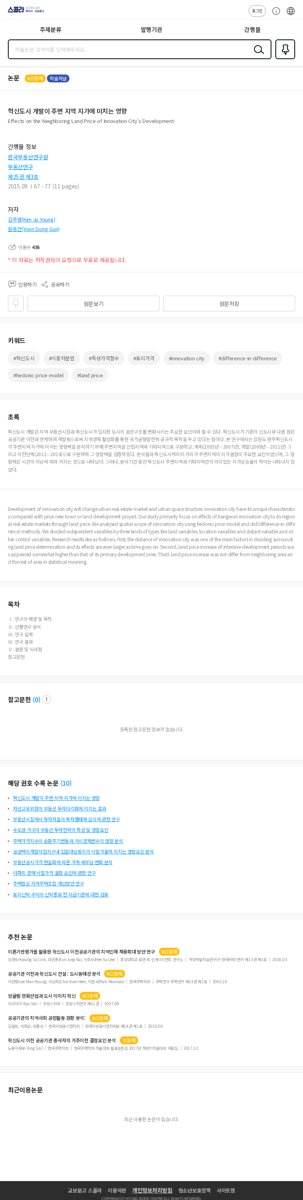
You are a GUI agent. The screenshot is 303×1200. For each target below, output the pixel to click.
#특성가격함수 (104, 358)
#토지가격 (144, 358)
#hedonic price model (38, 375)
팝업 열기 (46, 699)
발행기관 (152, 29)
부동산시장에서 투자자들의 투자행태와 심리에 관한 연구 (66, 819)
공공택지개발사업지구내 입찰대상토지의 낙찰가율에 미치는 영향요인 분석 (83, 851)
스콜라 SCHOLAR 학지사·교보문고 (24, 12)
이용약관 (117, 1190)
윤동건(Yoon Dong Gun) (34, 229)
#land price (90, 375)
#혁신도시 (24, 358)
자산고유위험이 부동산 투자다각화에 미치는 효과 (59, 808)
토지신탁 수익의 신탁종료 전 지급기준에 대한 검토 (60, 894)
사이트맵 (226, 1190)
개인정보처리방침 (152, 1190)
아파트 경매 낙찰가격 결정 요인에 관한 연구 (54, 872)
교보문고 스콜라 (85, 1190)
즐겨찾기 (283, 58)
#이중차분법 (62, 358)
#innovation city (187, 358)
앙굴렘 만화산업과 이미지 (42, 996)
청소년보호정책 (194, 1190)
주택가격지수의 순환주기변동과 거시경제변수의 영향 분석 (68, 840)
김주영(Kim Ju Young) (31, 219)
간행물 (252, 29)
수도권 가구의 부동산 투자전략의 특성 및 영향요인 (60, 829)
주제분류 (51, 29)
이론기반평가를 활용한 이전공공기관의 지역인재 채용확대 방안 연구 (81, 951)
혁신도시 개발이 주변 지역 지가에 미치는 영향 (56, 797)
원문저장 (229, 303)
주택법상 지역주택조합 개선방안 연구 (48, 883)
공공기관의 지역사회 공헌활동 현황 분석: (47, 1018)
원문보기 (94, 303)
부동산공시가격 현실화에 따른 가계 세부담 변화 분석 (62, 862)
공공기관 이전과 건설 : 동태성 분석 (54, 974)
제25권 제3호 (23, 177)
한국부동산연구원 (28, 157)
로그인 (257, 10)
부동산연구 (20, 167)
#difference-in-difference (248, 358)
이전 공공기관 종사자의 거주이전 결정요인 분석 (62, 1040)
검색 (257, 55)
